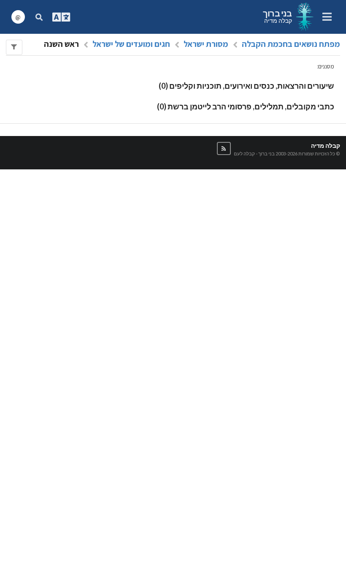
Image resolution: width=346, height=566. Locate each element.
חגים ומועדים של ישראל (131, 44)
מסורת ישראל (206, 44)
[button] (224, 148)
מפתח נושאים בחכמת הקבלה (291, 44)
